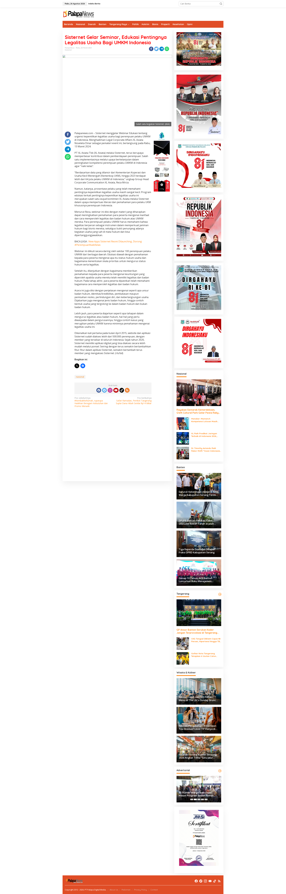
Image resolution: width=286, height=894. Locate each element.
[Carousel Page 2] (195, 799)
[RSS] (127, 390)
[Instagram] (110, 390)
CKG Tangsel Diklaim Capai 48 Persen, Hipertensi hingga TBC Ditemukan (206, 640)
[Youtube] (115, 390)
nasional (80, 376)
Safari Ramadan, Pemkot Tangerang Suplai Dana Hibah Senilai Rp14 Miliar (133, 401)
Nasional (68, 50)
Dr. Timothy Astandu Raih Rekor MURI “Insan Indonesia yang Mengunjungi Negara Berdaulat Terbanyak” (205, 449)
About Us (114, 889)
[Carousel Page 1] (191, 799)
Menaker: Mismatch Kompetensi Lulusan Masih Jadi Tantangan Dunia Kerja (205, 420)
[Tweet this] (156, 49)
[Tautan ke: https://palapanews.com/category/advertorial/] (220, 771)
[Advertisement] (117, 448)
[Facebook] (98, 390)
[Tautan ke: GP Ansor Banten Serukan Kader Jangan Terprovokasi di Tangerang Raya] (199, 612)
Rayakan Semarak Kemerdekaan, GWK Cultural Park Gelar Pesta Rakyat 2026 (199, 411)
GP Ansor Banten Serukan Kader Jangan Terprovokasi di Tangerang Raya (197, 631)
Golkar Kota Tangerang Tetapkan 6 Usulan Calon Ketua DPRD (203, 654)
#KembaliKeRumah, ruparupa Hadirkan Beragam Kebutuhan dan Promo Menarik (91, 402)
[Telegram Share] (161, 49)
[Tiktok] (121, 390)
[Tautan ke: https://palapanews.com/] (220, 594)
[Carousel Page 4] (202, 799)
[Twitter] (104, 390)
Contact (154, 889)
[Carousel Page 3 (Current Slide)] (198, 799)
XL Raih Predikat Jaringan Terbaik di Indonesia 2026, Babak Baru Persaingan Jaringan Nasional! (204, 434)
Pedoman (126, 889)
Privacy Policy (140, 889)
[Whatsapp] (167, 49)
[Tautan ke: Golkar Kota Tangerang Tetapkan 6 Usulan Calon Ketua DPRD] (183, 658)
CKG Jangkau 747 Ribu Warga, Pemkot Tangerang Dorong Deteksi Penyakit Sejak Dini (196, 794)
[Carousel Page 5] (206, 799)
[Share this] (151, 49)
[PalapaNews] (79, 14)
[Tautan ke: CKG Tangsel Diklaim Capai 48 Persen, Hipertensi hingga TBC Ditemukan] (183, 643)
